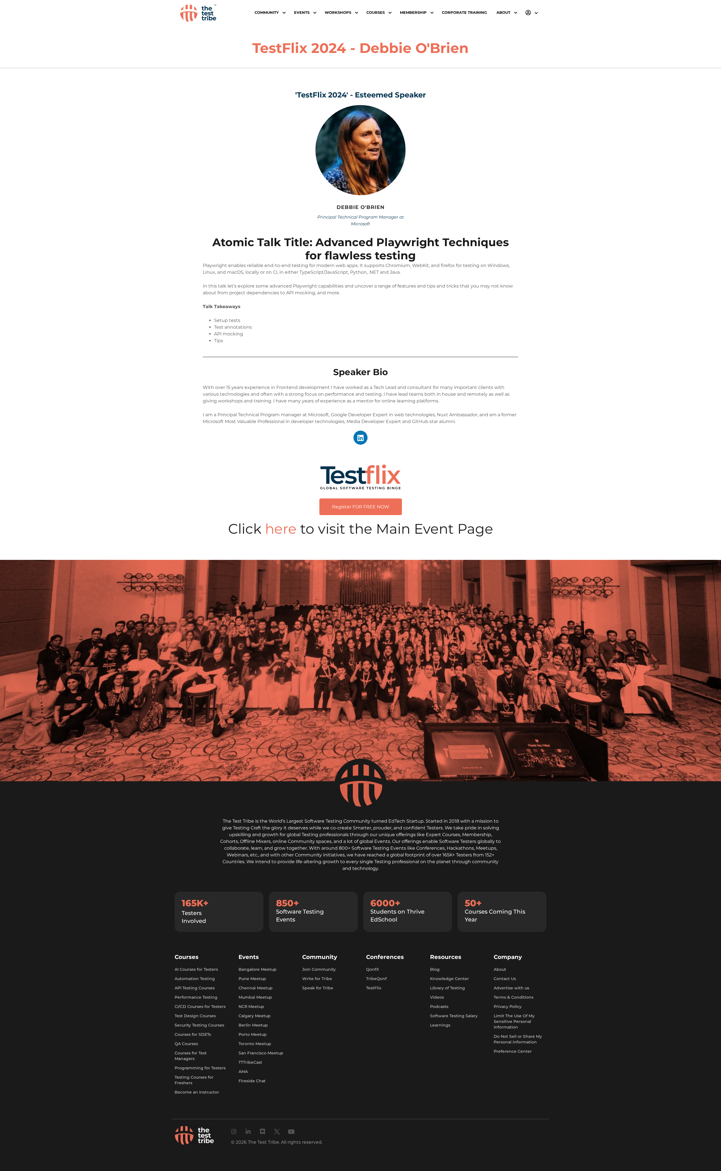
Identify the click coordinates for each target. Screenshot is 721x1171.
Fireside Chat (252, 1080)
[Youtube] (291, 1132)
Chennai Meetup (256, 987)
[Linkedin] (360, 438)
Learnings (440, 1025)
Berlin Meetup (253, 1025)
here (282, 528)
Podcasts (439, 1006)
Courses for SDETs (193, 1034)
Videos (437, 997)
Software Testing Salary (454, 1015)
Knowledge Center (449, 978)
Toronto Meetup (255, 1043)
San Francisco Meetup (261, 1053)
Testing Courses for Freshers (194, 1080)
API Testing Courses (195, 987)
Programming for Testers (200, 1067)
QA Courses (186, 1043)
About (500, 969)
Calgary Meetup (255, 1015)
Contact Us (505, 978)
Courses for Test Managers (191, 1055)
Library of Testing (447, 987)
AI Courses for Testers (196, 969)
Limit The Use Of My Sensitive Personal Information (514, 1021)
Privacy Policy (508, 1006)
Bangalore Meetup (258, 969)
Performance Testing (196, 997)
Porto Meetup (253, 1034)
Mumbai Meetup (255, 997)
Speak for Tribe (317, 987)
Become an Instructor (197, 1092)
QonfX (372, 969)
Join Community (319, 969)
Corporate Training (464, 12)
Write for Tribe (317, 978)
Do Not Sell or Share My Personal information (518, 1039)
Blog (435, 969)
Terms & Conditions (513, 997)
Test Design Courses (195, 1015)
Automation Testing (195, 978)
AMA (243, 1071)
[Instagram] (234, 1132)
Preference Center (513, 1051)
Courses (375, 12)
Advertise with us (511, 987)
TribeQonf (376, 978)
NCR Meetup (251, 1006)
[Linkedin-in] (248, 1132)
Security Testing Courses (199, 1025)
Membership (413, 12)
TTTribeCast (250, 1062)
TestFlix (373, 987)
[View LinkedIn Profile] (358, 152)
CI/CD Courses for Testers (200, 1006)
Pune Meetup (252, 978)
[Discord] (263, 1132)
